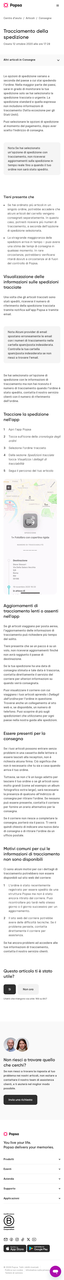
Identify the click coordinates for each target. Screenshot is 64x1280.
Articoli (30, 18)
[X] (28, 1239)
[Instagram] (17, 1239)
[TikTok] (23, 1239)
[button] (32, 1160)
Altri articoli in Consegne (19, 59)
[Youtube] (34, 1239)
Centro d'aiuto (13, 18)
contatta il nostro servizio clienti (26, 951)
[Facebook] (11, 1239)
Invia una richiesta (20, 1099)
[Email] (6, 1239)
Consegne (45, 18)
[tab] (32, 1160)
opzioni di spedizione (44, 121)
